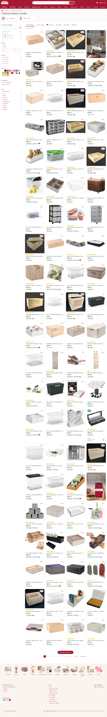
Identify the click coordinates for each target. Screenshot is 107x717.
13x (74, 50)
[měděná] (8, 75)
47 (42, 90)
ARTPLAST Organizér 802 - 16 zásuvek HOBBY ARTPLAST (61, 139)
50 (42, 503)
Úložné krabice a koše (16, 10)
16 (62, 532)
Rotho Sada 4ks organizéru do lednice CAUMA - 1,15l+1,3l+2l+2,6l (83, 227)
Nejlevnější (66, 25)
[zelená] (3, 73)
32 (83, 119)
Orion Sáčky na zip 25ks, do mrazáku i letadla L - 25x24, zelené (62, 285)
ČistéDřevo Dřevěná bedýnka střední (76, 343)
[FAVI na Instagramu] (7, 700)
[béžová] (10, 73)
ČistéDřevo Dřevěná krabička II (34, 52)
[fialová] (17, 71)
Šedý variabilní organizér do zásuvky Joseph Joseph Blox (81, 465)
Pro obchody (52, 697)
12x (33, 138)
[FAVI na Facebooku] (4, 700)
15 (103, 265)
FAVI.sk (57, 711)
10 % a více (5, 59)
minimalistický (6, 101)
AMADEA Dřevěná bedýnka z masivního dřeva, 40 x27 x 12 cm (82, 81)
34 (83, 148)
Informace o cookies (54, 703)
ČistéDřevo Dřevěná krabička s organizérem (57, 640)
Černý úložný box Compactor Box (75, 582)
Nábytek (8, 674)
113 (103, 445)
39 (42, 236)
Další (75, 656)
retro (3, 93)
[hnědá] (8, 73)
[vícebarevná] (17, 73)
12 (62, 32)
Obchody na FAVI (53, 689)
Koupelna (57, 674)
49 (42, 352)
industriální (5, 103)
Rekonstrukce (42, 674)
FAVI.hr (74, 711)
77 (42, 591)
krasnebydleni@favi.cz (10, 686)
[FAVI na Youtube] (10, 700)
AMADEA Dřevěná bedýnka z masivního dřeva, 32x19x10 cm (82, 52)
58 (103, 352)
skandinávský (5, 91)
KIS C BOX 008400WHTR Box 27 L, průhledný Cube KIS (40, 465)
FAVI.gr (98, 711)
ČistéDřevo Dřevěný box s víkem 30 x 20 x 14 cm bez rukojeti (42, 110)
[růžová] (14, 71)
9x (94, 138)
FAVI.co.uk (88, 711)
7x (74, 138)
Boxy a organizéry (7, 82)
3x (53, 371)
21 (62, 294)
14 (62, 148)
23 (103, 90)
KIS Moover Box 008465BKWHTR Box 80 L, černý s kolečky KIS (42, 494)
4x (53, 167)
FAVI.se (83, 711)
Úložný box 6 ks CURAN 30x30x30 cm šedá (37, 524)
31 (62, 177)
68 (83, 177)
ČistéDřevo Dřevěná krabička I (54, 256)
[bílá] (3, 71)
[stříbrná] (5, 75)
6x (33, 312)
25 (103, 148)
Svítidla (33, 674)
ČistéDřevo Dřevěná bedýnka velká (55, 81)
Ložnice (7, 10)
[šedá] (19, 71)
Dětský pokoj (82, 675)
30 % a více (5, 63)
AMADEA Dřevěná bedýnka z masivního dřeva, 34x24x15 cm (82, 110)
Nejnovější (58, 25)
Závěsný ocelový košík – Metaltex (75, 198)
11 (42, 119)
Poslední (83, 656)
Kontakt (5, 689)
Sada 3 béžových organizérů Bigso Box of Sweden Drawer (61, 198)
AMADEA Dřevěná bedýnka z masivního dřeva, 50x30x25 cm (41, 314)
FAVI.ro (65, 711)
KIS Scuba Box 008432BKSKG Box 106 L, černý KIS (59, 402)
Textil (24, 674)
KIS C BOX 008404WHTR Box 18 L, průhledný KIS (58, 110)
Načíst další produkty (64, 652)
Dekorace (16, 674)
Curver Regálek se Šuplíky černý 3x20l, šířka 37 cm (59, 227)
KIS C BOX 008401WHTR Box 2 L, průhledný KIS (58, 314)
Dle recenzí (41, 25)
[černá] (5, 71)
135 (62, 61)
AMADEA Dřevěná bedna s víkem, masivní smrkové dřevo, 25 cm (83, 314)
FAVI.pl (61, 711)
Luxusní (4, 46)
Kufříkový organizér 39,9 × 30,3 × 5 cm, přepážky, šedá (40, 640)
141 (83, 323)
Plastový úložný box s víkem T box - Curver (78, 169)
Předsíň (90, 674)
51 (62, 90)
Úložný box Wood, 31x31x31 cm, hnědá (35, 285)
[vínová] (12, 73)
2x (53, 283)
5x (53, 50)
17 (42, 206)
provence (4, 97)
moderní (4, 105)
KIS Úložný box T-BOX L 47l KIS (54, 611)
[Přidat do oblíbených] (103, 294)
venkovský (5, 99)
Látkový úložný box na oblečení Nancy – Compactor (59, 524)
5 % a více (5, 57)
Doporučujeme (30, 25)
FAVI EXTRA (52, 699)
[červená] (8, 71)
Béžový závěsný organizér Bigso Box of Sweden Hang (60, 372)
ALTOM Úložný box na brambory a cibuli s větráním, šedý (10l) (42, 198)
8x (33, 254)
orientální (4, 109)
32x (33, 522)
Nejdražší (74, 25)
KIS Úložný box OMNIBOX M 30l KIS (55, 431)
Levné (4, 44)
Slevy (99, 674)
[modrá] (10, 71)
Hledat (71, 2)
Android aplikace (100, 686)
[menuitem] (4, 7)
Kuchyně (49, 674)
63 (103, 119)
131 (83, 90)
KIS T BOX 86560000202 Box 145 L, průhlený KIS (79, 285)
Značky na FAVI (53, 691)
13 (62, 620)
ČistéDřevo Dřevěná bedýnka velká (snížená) (37, 582)
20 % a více (5, 61)
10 (103, 177)
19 (62, 206)
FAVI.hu (70, 711)
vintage (4, 95)
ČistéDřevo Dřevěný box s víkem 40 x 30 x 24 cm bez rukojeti (62, 343)
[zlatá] (3, 75)
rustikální (4, 107)
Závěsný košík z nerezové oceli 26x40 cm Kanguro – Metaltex (83, 524)
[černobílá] (19, 73)
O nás (50, 686)
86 (83, 32)
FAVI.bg (93, 711)
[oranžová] (5, 73)
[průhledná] (14, 73)
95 (103, 236)
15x (74, 108)
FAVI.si (102, 711)
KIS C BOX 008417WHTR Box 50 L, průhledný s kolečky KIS (41, 372)
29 (83, 532)
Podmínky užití (52, 701)
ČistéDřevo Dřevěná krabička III (95, 110)
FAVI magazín (52, 695)
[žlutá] (12, 71)
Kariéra (5, 691)
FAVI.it (78, 711)
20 (62, 323)
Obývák (66, 674)
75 (83, 561)
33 (42, 265)
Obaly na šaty (5, 84)
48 (83, 61)
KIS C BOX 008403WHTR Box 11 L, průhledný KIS (38, 227)
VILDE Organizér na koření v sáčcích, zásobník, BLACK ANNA (61, 553)
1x (53, 463)
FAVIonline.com (7, 711)
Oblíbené (51, 25)
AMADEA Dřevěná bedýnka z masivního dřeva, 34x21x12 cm (82, 139)
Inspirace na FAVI (53, 693)
